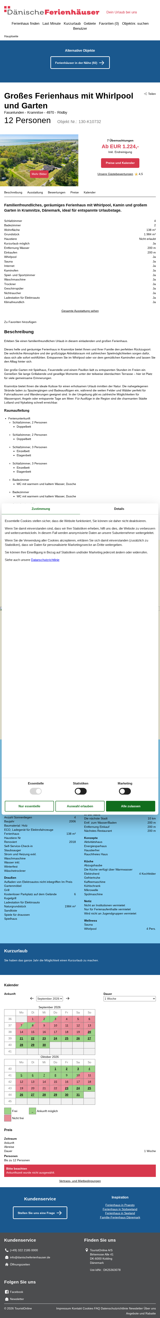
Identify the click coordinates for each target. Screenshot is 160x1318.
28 (21, 1045)
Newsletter (136, 1308)
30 (44, 1045)
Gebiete (90, 24)
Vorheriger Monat (32, 998)
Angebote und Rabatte (141, 1313)
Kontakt (77, 1308)
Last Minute (51, 24)
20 (89, 1032)
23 (44, 1038)
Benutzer (80, 29)
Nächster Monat (67, 998)
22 (32, 1038)
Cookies (88, 1308)
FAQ (97, 1308)
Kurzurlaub (72, 24)
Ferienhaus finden (25, 24)
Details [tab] (119, 508)
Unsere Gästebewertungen (115, 174)
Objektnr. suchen (135, 24)
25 (66, 1038)
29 (32, 1045)
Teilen (152, 93)
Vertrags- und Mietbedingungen (80, 1181)
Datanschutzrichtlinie (45, 560)
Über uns (150, 1308)
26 (78, 1038)
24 (55, 1038)
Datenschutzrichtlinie (114, 1308)
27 (89, 1038)
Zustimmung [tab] (41, 508)
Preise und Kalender (120, 163)
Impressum (63, 1308)
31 (78, 1094)
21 (21, 1038)
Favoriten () (109, 24)
